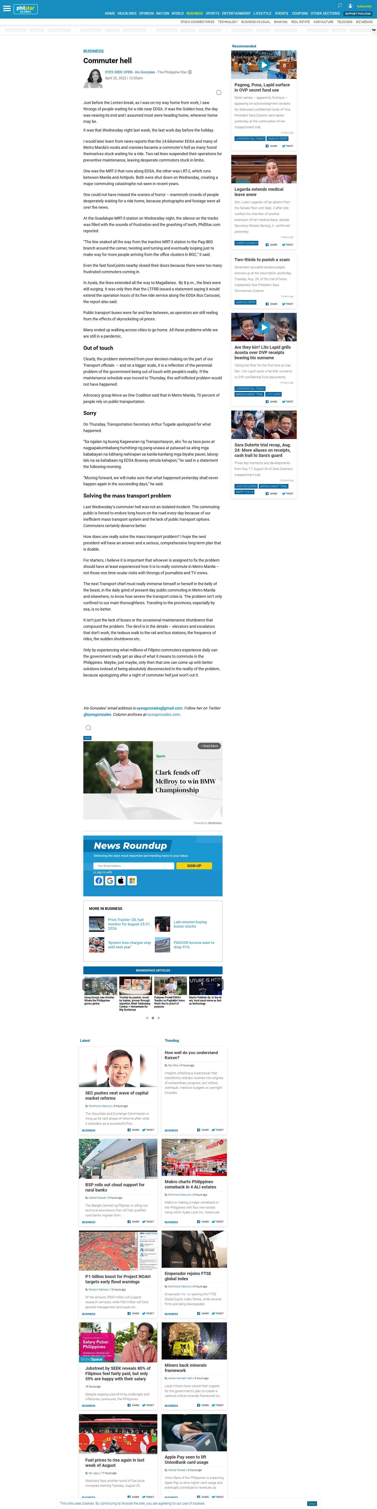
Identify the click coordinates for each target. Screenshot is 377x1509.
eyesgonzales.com (163, 714)
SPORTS (213, 13)
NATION (162, 13)
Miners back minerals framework (186, 1368)
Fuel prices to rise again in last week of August (114, 1462)
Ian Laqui (94, 1473)
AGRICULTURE (324, 22)
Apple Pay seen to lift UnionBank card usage (186, 1459)
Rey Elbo (173, 1065)
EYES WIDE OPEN (118, 72)
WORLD (178, 13)
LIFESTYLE (262, 13)
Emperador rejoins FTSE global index (188, 1276)
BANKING (281, 22)
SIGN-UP (194, 866)
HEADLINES (127, 13)
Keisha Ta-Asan (177, 1470)
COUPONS (300, 13)
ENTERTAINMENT (236, 13)
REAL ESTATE (300, 22)
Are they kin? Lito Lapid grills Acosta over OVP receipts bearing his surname (263, 352)
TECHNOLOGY (228, 22)
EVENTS (281, 13)
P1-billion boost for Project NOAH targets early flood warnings (118, 1279)
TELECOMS (345, 22)
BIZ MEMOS (364, 22)
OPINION (146, 13)
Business (93, 51)
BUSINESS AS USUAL (255, 22)
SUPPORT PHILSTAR (358, 13)
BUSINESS (195, 13)
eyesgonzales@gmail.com (159, 708)
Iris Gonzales (145, 72)
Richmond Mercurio (179, 1194)
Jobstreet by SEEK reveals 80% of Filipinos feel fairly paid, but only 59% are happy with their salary (118, 1373)
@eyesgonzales (97, 714)
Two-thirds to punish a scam (262, 259)
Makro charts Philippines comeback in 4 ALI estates (190, 1184)
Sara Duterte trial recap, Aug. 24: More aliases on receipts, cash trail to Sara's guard (263, 450)
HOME (110, 13)
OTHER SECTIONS (325, 13)
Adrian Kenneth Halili (180, 1378)
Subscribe (364, 6)
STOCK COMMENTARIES (198, 22)
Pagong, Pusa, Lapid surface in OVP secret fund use (262, 87)
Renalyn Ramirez (98, 1289)
